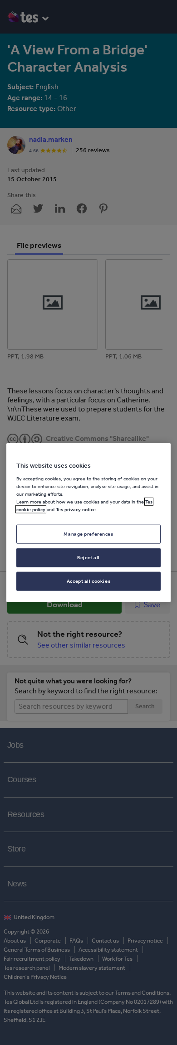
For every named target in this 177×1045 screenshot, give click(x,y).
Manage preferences (88, 534)
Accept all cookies (88, 580)
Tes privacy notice (76, 509)
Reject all (88, 557)
